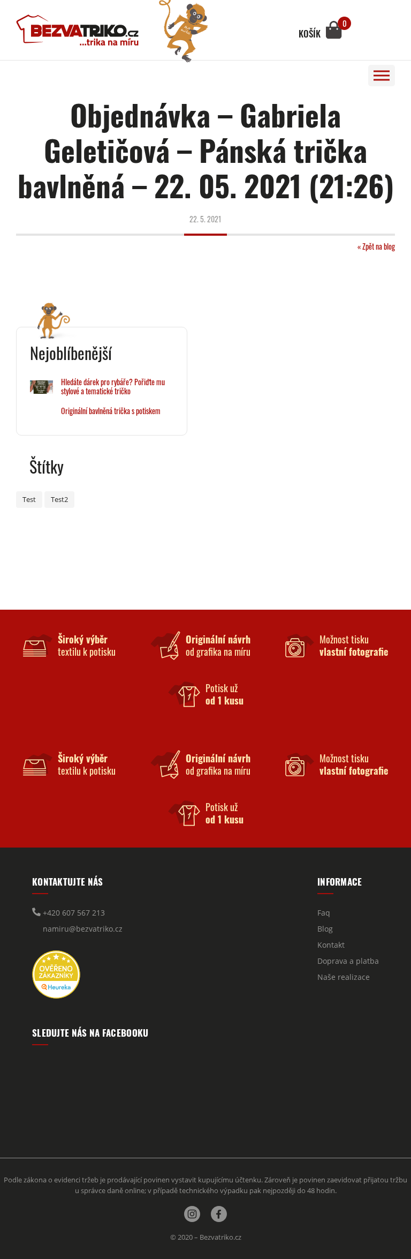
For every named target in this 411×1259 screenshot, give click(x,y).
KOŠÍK (310, 33)
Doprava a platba (348, 961)
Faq (323, 913)
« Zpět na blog (376, 246)
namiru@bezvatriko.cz (82, 929)
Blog (325, 929)
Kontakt (331, 945)
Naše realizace (343, 977)
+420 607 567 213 (73, 913)
